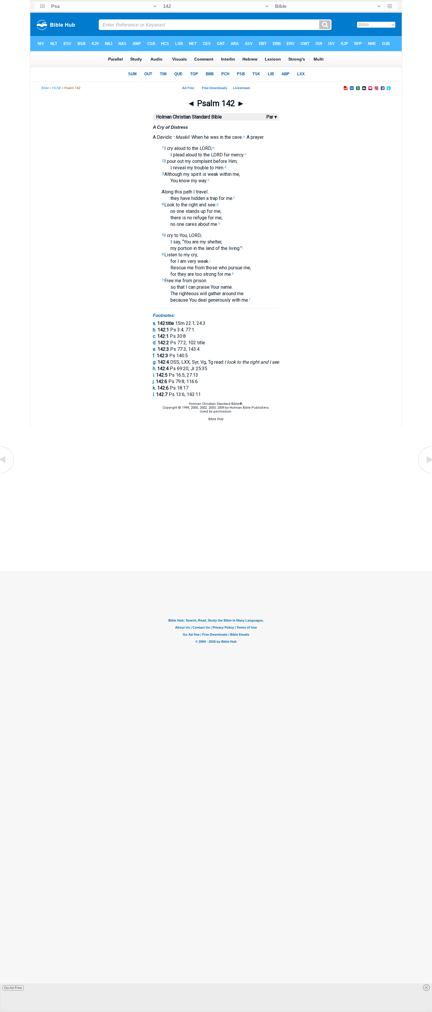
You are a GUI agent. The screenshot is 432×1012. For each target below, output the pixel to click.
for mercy (233, 155)
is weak (209, 174)
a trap (211, 198)
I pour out (174, 161)
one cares (186, 224)
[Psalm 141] (7, 473)
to (188, 148)
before (219, 161)
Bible (45, 88)
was (214, 137)
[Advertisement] (216, 541)
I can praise (197, 287)
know (184, 180)
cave (236, 137)
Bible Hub (216, 419)
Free (169, 280)
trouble (201, 168)
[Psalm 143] (424, 473)
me (235, 174)
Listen (170, 255)
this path (182, 192)
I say (175, 242)
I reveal (178, 168)
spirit (195, 174)
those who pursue (223, 267)
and (202, 205)
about (203, 224)
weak (202, 261)
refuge (199, 218)
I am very (186, 261)
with (235, 300)
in (221, 137)
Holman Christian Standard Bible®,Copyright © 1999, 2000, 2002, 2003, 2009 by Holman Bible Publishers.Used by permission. (216, 407)
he (206, 137)
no (172, 211)
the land (205, 248)
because (179, 300)
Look (169, 205)
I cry (168, 148)
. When (196, 137)
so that (177, 287)
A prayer (254, 137)
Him (232, 161)
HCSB (56, 88)
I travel (199, 192)
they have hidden (187, 198)
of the (220, 248)
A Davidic (162, 137)
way (201, 180)
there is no (181, 218)
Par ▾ (271, 117)
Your (215, 287)
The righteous (184, 293)
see (210, 205)
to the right (186, 205)
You (174, 180)
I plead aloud (183, 155)
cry (193, 255)
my (187, 161)
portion (184, 248)
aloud (179, 148)
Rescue (178, 267)
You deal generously (209, 300)
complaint (201, 161)
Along (167, 192)
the (227, 137)
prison (199, 280)
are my (198, 242)
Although (173, 174)
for (221, 198)
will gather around (217, 293)
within (225, 174)
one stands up (190, 211)
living (233, 248)
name (226, 287)
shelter (213, 242)
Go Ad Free (13, 988)
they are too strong (196, 274)
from (199, 267)
